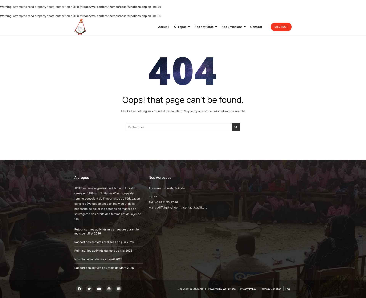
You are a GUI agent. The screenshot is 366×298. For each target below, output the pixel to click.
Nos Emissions (232, 27)
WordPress (229, 288)
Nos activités (204, 27)
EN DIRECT (281, 26)
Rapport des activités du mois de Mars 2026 (104, 268)
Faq (287, 288)
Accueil (163, 27)
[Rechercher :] (183, 127)
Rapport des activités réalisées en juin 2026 (104, 242)
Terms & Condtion (270, 288)
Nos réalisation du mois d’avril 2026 (98, 259)
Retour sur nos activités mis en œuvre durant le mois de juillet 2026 (106, 231)
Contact (256, 27)
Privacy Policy (248, 288)
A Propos (180, 27)
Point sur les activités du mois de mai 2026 (103, 250)
